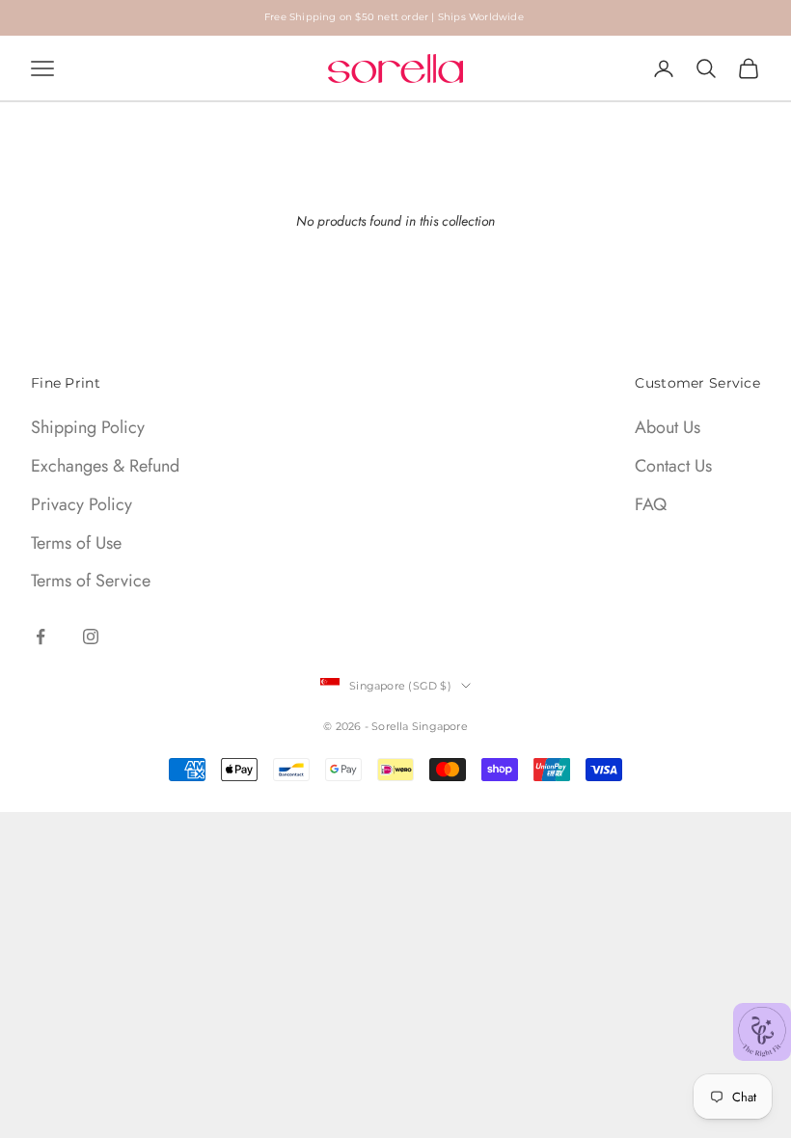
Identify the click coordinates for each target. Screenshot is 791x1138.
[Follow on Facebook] (40, 636)
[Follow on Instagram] (90, 636)
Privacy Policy (81, 504)
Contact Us (673, 465)
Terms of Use (76, 542)
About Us (667, 427)
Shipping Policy (88, 427)
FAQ (651, 504)
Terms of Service (90, 580)
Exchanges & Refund (105, 465)
